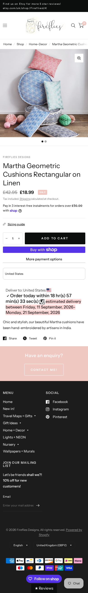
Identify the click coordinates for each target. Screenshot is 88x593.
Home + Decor (14, 430)
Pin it (52, 338)
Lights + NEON (14, 437)
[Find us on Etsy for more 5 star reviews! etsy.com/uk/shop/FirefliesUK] (44, 6)
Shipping (25, 198)
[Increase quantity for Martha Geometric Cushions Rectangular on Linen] (19, 238)
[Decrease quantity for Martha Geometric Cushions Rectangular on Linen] (6, 238)
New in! (8, 409)
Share (13, 338)
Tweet (33, 338)
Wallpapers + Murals (19, 451)
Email (7, 496)
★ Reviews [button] (44, 588)
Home (7, 44)
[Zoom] (78, 58)
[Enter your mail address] (37, 505)
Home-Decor (38, 44)
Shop (20, 44)
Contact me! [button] (44, 370)
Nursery (9, 444)
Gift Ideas (10, 423)
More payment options (44, 259)
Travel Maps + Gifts (17, 416)
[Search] (73, 25)
